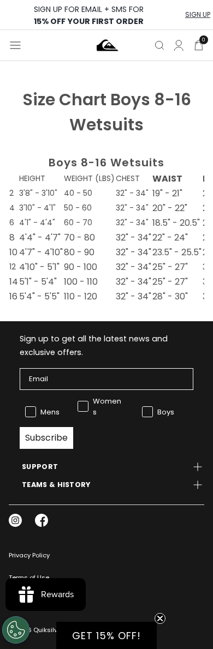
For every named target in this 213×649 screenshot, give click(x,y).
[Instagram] (15, 520)
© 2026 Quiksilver (36, 630)
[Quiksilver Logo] (108, 45)
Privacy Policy (29, 555)
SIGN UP (197, 14)
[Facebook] (41, 520)
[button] (106, 635)
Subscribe (46, 437)
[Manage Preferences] (15, 630)
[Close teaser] (160, 618)
